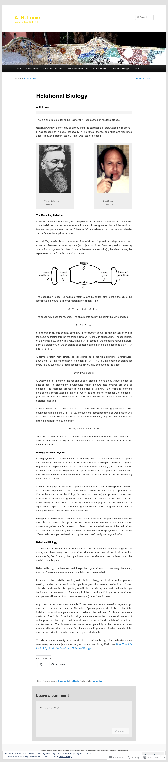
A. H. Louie (27, 17)
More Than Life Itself (53, 68)
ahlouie (75, 680)
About (18, 68)
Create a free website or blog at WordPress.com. (62, 750)
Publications (32, 68)
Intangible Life (99, 68)
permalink (97, 680)
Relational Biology (120, 68)
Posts (136, 68)
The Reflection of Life (78, 68)
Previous (138, 78)
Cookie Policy (65, 756)
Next (150, 78)
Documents (63, 680)
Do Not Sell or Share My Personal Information (107, 750)
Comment (120, 731)
